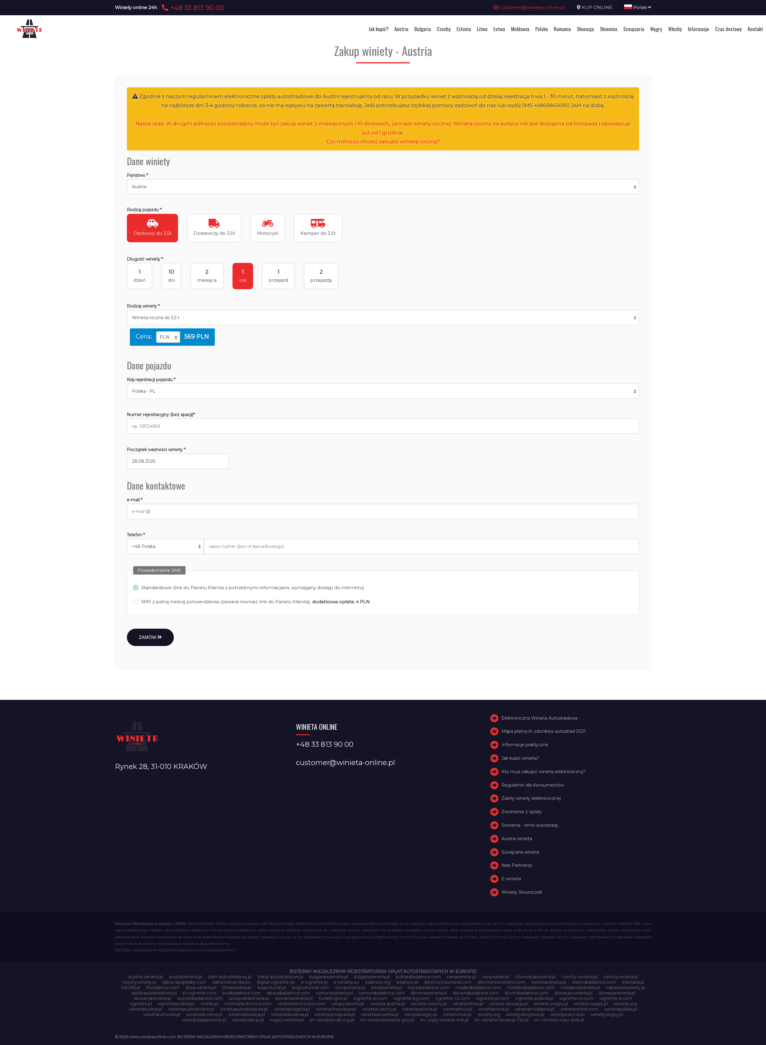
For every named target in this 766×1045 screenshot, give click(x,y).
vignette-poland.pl (534, 998)
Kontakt (755, 29)
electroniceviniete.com (501, 982)
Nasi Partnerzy (516, 865)
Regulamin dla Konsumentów (532, 785)
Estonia (464, 29)
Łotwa (499, 29)
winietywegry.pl (607, 1014)
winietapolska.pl (620, 1009)
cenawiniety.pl (461, 977)
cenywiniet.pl (495, 977)
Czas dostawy (728, 29)
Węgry (656, 29)
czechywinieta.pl (621, 977)
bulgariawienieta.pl (328, 977)
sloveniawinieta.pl (429, 993)
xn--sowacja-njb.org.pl (332, 1020)
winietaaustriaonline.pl (191, 1009)
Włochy (675, 29)
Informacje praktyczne (524, 744)
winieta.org (625, 1003)
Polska (541, 29)
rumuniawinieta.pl (334, 993)
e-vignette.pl (314, 982)
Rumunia (562, 29)
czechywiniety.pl (139, 982)
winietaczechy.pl (379, 1009)
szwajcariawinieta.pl (249, 998)
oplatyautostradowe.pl (154, 993)
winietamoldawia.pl (534, 1009)
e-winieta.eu (346, 982)
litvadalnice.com (163, 987)
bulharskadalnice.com (418, 977)
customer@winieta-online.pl (531, 7)
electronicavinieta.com (448, 982)
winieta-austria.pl (387, 1003)
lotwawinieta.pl (386, 987)
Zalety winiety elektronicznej (531, 798)
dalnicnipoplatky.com (184, 982)
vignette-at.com (370, 998)
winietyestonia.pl (567, 1014)
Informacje (698, 29)
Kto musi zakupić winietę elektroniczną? (543, 771)
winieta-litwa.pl (468, 1003)
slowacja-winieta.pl (573, 993)
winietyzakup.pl (248, 1020)
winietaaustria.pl (145, 1009)
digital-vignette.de (276, 982)
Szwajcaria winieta (520, 852)
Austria (401, 29)
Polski (640, 7)
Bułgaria (422, 29)
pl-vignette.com (199, 993)
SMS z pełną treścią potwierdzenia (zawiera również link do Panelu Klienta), (255, 601)
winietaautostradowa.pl (244, 1009)
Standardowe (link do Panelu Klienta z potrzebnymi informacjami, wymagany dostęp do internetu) (252, 587)
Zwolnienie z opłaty (521, 811)
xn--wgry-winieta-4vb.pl (444, 1020)
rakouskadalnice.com (288, 993)
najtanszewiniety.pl (625, 987)
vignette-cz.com (452, 998)
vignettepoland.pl (176, 1003)
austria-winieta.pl (145, 977)
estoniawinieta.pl (548, 982)
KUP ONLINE (597, 7)
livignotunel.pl (271, 987)
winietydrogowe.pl (525, 1014)
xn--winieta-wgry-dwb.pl (559, 1020)
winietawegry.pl (421, 1014)
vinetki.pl (209, 1003)
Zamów (148, 637)
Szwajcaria (633, 29)
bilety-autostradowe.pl (280, 977)
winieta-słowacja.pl (508, 1003)
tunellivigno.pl (333, 998)
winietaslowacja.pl (246, 1014)
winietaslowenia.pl (289, 1014)
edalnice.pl (407, 982)
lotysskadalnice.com (428, 987)
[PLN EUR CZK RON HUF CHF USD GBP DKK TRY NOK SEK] (168, 337)
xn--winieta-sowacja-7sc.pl (501, 1020)
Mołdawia (520, 29)
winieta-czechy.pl (429, 1003)
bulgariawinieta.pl (372, 977)
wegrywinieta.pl (348, 1003)
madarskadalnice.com (478, 987)
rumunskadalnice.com (382, 993)
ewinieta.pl (633, 982)
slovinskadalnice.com (526, 993)
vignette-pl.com (492, 998)
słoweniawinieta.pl (294, 998)
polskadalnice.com (241, 993)
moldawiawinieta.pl (580, 987)
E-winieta (511, 878)
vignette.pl (140, 1003)
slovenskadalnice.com (475, 993)
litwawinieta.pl (236, 987)
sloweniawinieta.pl (152, 998)
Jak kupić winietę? (520, 758)
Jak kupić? (378, 29)
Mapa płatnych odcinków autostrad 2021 (543, 731)
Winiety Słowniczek (521, 892)
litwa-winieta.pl (201, 987)
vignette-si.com (615, 998)
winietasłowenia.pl (380, 1014)
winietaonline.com (579, 1009)
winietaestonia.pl (419, 1009)
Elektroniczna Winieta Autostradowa (539, 718)
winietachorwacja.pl (336, 1009)
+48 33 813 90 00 (196, 8)
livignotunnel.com (310, 987)
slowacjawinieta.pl (616, 993)
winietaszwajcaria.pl (334, 1014)
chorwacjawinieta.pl (535, 977)
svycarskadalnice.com (200, 998)
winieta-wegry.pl (551, 1003)
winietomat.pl (457, 1014)
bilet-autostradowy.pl (230, 977)
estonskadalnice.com (594, 982)
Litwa (482, 29)
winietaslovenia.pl (204, 1014)
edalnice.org (377, 982)
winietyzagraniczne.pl (204, 1020)
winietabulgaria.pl (292, 1009)
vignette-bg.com (411, 998)
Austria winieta (516, 838)
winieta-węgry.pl (591, 1003)
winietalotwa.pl (493, 1009)
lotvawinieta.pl (350, 987)
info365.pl (130, 987)
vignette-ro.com (576, 998)
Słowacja (585, 29)
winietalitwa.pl (457, 1009)
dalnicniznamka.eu (231, 982)
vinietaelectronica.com (248, 1003)
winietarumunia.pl (161, 1014)
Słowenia (608, 29)
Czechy (444, 29)
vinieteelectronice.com (302, 1003)
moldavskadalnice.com (530, 987)
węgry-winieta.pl (287, 1020)
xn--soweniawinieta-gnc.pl (387, 1020)
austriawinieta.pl (185, 977)
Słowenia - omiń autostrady (529, 825)
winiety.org (489, 1014)
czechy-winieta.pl (580, 977)
